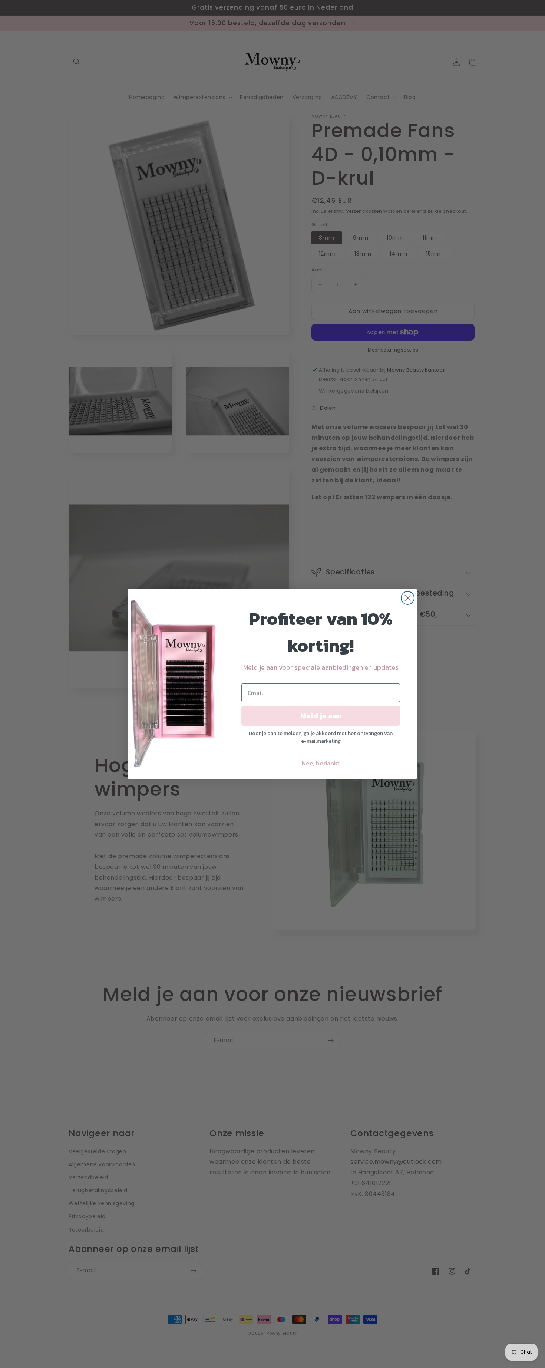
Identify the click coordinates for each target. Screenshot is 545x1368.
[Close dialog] (407, 597)
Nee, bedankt (321, 763)
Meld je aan (320, 715)
